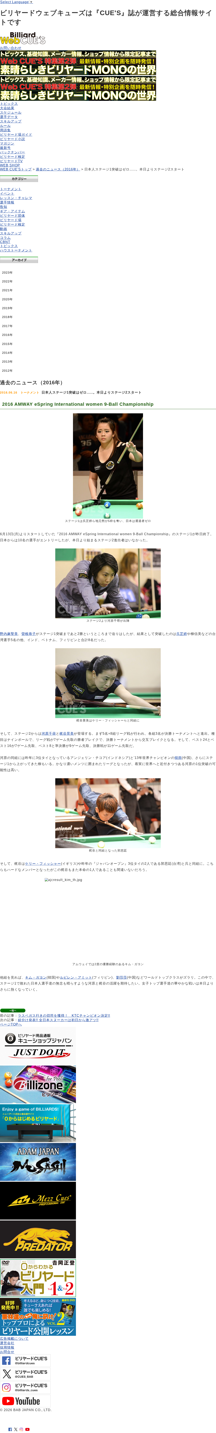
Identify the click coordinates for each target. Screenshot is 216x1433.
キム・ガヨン (36, 977)
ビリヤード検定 (12, 156)
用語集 (5, 130)
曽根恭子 (29, 634)
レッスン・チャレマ (16, 198)
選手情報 (7, 202)
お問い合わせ (11, 48)
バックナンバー (12, 152)
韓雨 (178, 758)
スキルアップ (11, 121)
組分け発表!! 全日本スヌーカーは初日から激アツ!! (58, 1020)
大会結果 (7, 108)
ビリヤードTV (11, 161)
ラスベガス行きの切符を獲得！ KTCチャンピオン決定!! (64, 1015)
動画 (3, 229)
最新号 (5, 148)
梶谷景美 (66, 733)
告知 (3, 207)
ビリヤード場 (11, 220)
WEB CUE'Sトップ (16, 169)
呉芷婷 (181, 634)
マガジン (7, 143)
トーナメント (11, 189)
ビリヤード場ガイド (16, 134)
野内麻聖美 (9, 634)
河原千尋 (49, 733)
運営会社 (7, 1343)
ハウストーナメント (16, 250)
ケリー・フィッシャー (43, 863)
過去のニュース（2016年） (58, 169)
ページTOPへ (11, 1024)
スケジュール (11, 112)
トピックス (9, 103)
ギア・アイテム (12, 211)
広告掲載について (14, 1338)
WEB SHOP (10, 165)
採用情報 (7, 1347)
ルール (5, 126)
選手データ (9, 117)
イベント (7, 193)
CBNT (5, 242)
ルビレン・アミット (76, 977)
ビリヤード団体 (12, 215)
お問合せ (7, 1352)
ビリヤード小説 (12, 139)
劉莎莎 (121, 977)
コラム (5, 237)
